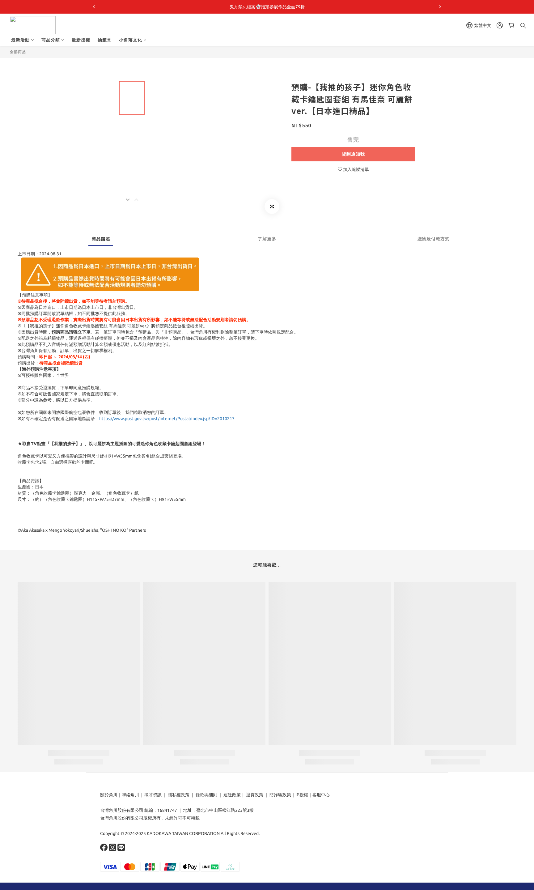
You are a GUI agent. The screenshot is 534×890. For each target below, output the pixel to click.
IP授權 (301, 794)
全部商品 (18, 52)
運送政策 (232, 794)
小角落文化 (130, 39)
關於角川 (108, 794)
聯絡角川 (130, 794)
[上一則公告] (94, 7)
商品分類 (50, 39)
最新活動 (20, 39)
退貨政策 (254, 794)
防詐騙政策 (280, 794)
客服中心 (321, 794)
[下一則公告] (440, 7)
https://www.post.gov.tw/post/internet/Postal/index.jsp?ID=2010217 (167, 418)
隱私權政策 (178, 794)
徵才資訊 (153, 794)
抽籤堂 (105, 39)
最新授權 (81, 39)
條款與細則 (206, 794)
